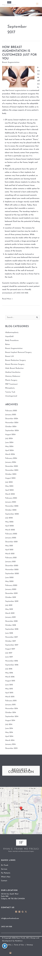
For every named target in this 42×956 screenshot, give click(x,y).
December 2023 (11, 466)
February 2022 (11, 534)
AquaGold (9, 336)
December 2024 (11, 419)
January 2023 (10, 502)
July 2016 (8, 669)
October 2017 (10, 641)
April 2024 (9, 450)
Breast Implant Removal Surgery (18, 352)
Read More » (7, 299)
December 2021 (11, 542)
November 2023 (11, 470)
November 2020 (11, 569)
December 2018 (11, 621)
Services (4, 869)
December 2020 (11, 566)
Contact (4, 881)
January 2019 (10, 617)
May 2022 (9, 522)
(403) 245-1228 (22, 293)
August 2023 (10, 478)
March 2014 (9, 740)
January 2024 (10, 462)
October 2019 (10, 597)
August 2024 (10, 434)
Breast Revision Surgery (14, 364)
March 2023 (10, 494)
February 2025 (11, 411)
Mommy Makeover (12, 376)
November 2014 (11, 708)
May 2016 (9, 673)
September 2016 (11, 665)
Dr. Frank (4, 865)
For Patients (5, 873)
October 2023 (10, 474)
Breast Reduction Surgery (15, 360)
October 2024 (10, 426)
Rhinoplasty (10, 388)
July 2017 (8, 653)
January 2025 (10, 415)
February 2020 (11, 585)
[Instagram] (19, 912)
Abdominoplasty (11, 332)
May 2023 (9, 486)
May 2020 (9, 581)
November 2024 (11, 422)
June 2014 (9, 728)
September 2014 (11, 716)
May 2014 (9, 732)
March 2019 (9, 613)
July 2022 (9, 518)
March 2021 (9, 554)
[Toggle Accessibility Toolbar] (4, 945)
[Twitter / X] (26, 912)
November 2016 (11, 661)
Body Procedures (12, 340)
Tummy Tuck (10, 392)
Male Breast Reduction (14, 368)
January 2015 (10, 705)
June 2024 (9, 442)
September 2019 (11, 601)
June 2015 (9, 685)
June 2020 (9, 577)
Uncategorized (11, 396)
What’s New (5, 877)
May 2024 (9, 446)
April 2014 (9, 736)
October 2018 (10, 625)
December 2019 (11, 593)
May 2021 (9, 546)
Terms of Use (19, 945)
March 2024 (10, 454)
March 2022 (10, 530)
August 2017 (10, 649)
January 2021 (10, 562)
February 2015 (11, 701)
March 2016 (9, 677)
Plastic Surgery (11, 380)
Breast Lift (9, 356)
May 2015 (9, 689)
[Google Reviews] (23, 912)
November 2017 (11, 637)
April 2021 (9, 550)
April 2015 (9, 693)
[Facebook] (16, 912)
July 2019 (8, 605)
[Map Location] (21, 810)
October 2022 (10, 510)
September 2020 (12, 573)
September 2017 (11, 645)
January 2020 (10, 589)
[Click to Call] (39, 953)
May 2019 (9, 609)
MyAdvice (19, 941)
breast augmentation (17, 90)
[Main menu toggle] (37, 3)
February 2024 (11, 458)
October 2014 (10, 712)
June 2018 (9, 633)
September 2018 (11, 629)
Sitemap (30, 945)
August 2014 (10, 720)
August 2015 (10, 681)
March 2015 (9, 697)
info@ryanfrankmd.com (10, 918)
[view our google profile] (10, 953)
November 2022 (11, 506)
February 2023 (11, 498)
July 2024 (9, 438)
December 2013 (11, 748)
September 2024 (12, 430)
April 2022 (9, 526)
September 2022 (12, 514)
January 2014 (10, 744)
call (14, 293)
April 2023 (9, 490)
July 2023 (9, 482)
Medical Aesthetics (12, 372)
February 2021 (11, 558)
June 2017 (9, 657)
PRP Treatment (11, 384)
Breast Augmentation (10, 62)
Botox (7, 344)
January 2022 (10, 538)
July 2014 (8, 724)
